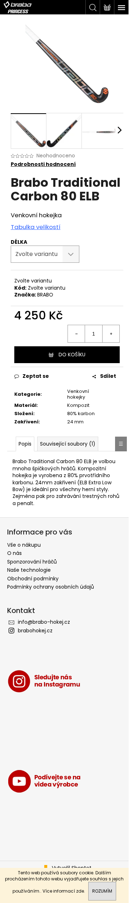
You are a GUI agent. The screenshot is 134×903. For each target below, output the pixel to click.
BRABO (45, 294)
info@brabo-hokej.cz (44, 622)
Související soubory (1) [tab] (67, 443)
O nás (14, 553)
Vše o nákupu (24, 544)
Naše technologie (29, 570)
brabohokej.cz (35, 630)
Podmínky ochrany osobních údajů (50, 586)
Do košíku (72, 354)
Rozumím (102, 891)
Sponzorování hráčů (32, 561)
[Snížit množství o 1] (76, 333)
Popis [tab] (25, 443)
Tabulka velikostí (35, 227)
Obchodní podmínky (33, 578)
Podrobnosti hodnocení (43, 164)
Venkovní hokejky (78, 394)
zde (80, 891)
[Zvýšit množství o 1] (110, 333)
